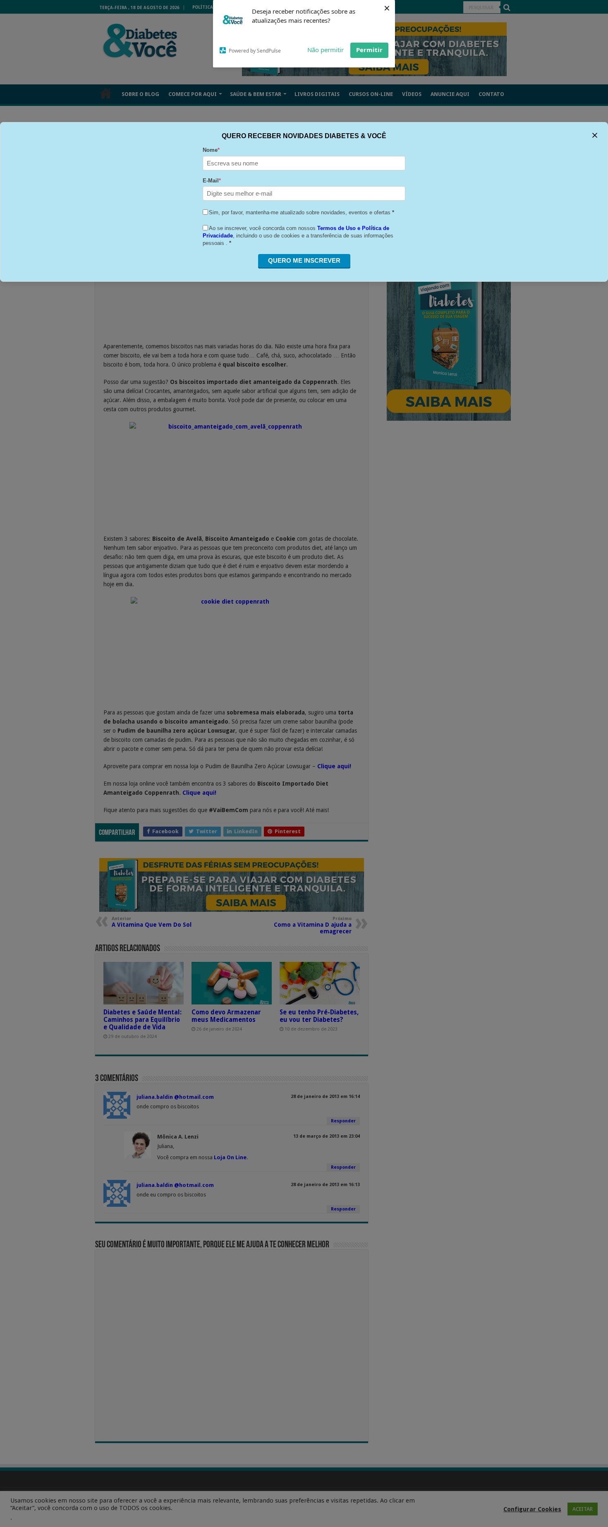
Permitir (369, 50)
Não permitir (325, 50)
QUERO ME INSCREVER (304, 260)
